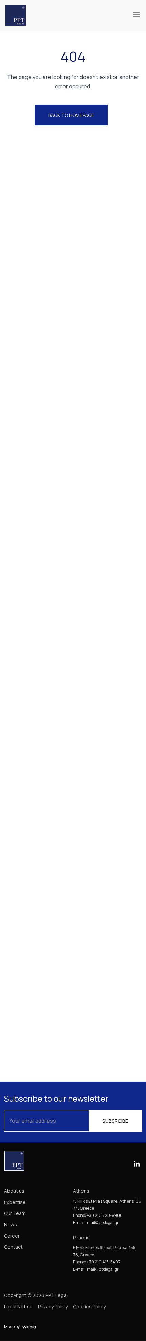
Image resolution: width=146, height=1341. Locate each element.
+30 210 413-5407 (104, 1262)
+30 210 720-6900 (105, 1215)
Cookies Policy (89, 1306)
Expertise (15, 1202)
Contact (13, 1247)
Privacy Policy (53, 1306)
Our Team (15, 1213)
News (10, 1224)
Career (12, 1236)
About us (14, 1191)
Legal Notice (18, 1306)
